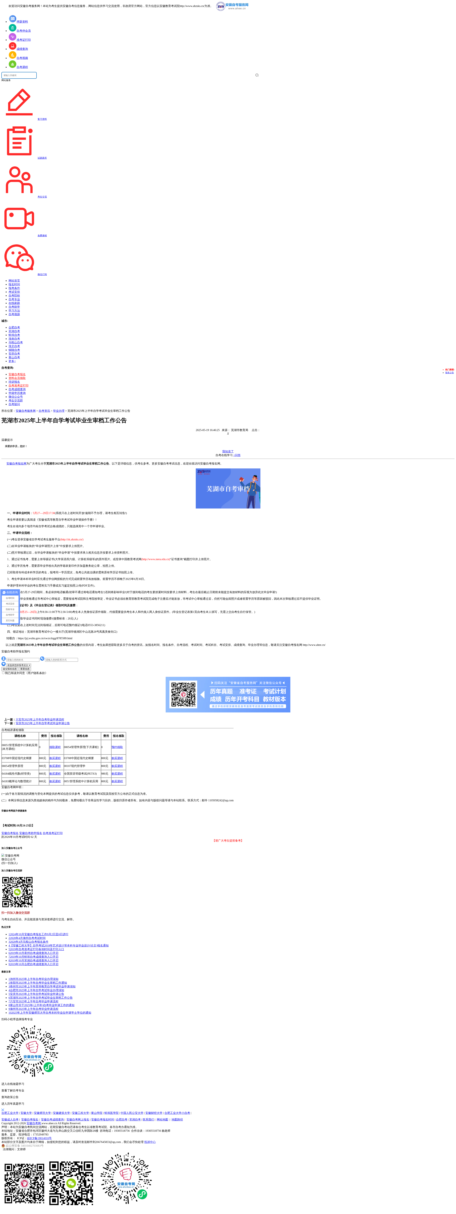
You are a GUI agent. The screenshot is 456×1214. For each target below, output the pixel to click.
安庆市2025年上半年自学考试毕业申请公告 (43, 723)
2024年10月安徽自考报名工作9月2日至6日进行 (38, 934)
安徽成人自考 (10, 1119)
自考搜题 (14, 314)
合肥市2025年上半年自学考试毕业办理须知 (36, 990)
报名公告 (449, 372)
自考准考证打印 (18, 385)
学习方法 (14, 310)
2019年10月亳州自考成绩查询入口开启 (33, 952)
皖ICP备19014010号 (39, 1138)
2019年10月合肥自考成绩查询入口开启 (33, 964)
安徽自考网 (34, 1123)
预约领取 (117, 747)
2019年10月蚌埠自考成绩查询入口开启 (33, 956)
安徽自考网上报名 (77, 1119)
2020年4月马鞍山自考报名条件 (28, 941)
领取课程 (55, 747)
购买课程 (55, 758)
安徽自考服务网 (26, 410)
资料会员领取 (17, 378)
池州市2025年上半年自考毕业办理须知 (33, 978)
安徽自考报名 (17, 374)
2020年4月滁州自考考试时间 (27, 938)
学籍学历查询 (17, 393)
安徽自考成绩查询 (52, 1119)
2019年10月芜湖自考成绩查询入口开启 (33, 960)
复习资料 (42, 119)
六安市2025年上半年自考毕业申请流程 (40, 719)
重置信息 (25, 669)
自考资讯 (44, 410)
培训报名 (14, 381)
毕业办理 (58, 410)
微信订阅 (42, 274)
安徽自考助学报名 (30, 833)
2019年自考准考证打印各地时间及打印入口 (36, 949)
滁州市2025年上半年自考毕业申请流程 (33, 1008)
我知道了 (228, 451)
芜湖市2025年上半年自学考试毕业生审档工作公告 (41, 997)
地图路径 (177, 1119)
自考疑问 (14, 404)
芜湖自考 (135, 1119)
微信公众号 (16, 396)
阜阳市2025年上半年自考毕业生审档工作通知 (38, 982)
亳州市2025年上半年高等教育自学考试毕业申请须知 (42, 986)
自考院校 (14, 295)
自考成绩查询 (17, 389)
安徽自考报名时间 (102, 1119)
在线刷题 (14, 303)
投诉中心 (150, 1141)
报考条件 (14, 288)
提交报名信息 (10, 669)
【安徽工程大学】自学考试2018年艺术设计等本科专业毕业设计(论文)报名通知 (59, 945)
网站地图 (162, 1119)
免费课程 (42, 235)
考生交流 (42, 196)
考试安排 (14, 291)
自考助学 (14, 306)
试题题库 (42, 158)
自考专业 (14, 299)
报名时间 (14, 284)
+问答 (237, 455)
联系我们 (148, 1119)
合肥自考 (121, 1119)
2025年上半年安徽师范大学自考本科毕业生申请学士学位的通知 (50, 1012)
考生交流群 (16, 400)
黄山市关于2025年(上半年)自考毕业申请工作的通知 (41, 1005)
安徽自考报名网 (16, 463)
